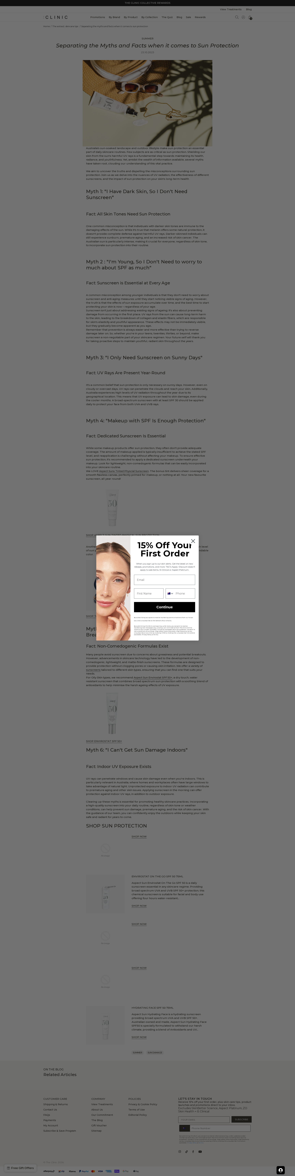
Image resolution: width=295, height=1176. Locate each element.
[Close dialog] (193, 541)
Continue (164, 607)
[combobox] (170, 593)
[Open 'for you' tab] (281, 1170)
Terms (155, 634)
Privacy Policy (147, 634)
